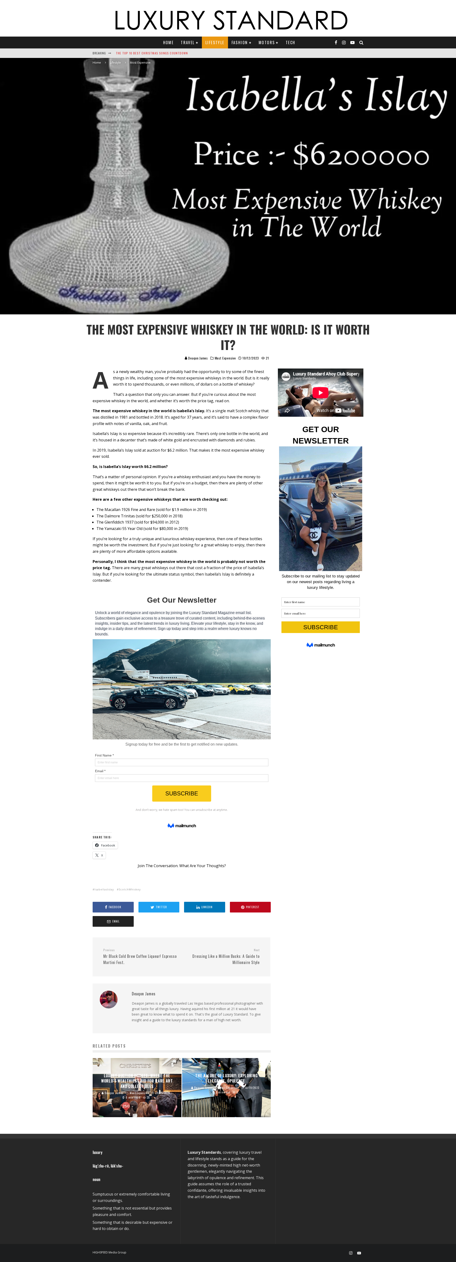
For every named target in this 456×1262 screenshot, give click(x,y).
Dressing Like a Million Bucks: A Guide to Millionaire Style (226, 956)
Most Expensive (225, 358)
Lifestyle (214, 42)
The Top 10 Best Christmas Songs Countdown (152, 53)
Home (168, 42)
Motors (267, 42)
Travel (188, 42)
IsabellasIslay (104, 889)
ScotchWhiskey (130, 889)
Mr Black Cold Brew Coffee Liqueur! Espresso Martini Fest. (139, 956)
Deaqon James (197, 357)
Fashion (240, 42)
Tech (290, 42)
